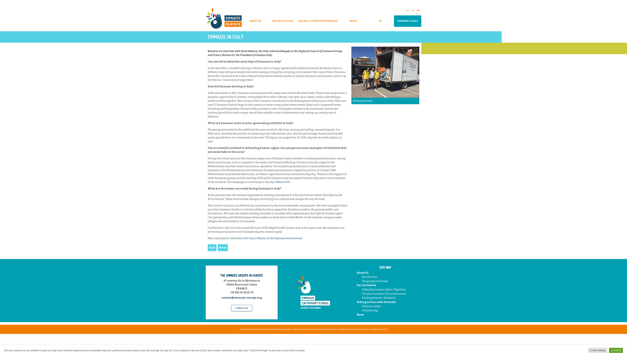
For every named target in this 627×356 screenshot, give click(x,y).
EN (418, 10)
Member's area (407, 21)
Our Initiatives (282, 21)
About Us (255, 21)
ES (413, 11)
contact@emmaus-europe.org (241, 297)
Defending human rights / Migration (384, 289)
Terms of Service (379, 329)
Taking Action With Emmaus (318, 21)
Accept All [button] (616, 350)
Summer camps (371, 306)
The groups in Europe (375, 281)
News (353, 21)
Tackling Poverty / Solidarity (379, 297)
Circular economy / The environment (384, 293)
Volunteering (370, 310)
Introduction (369, 276)
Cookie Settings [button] (597, 350)
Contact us (241, 308)
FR (408, 11)
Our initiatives (366, 285)
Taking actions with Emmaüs (376, 302)
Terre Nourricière (359, 329)
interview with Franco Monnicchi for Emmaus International (266, 238)
